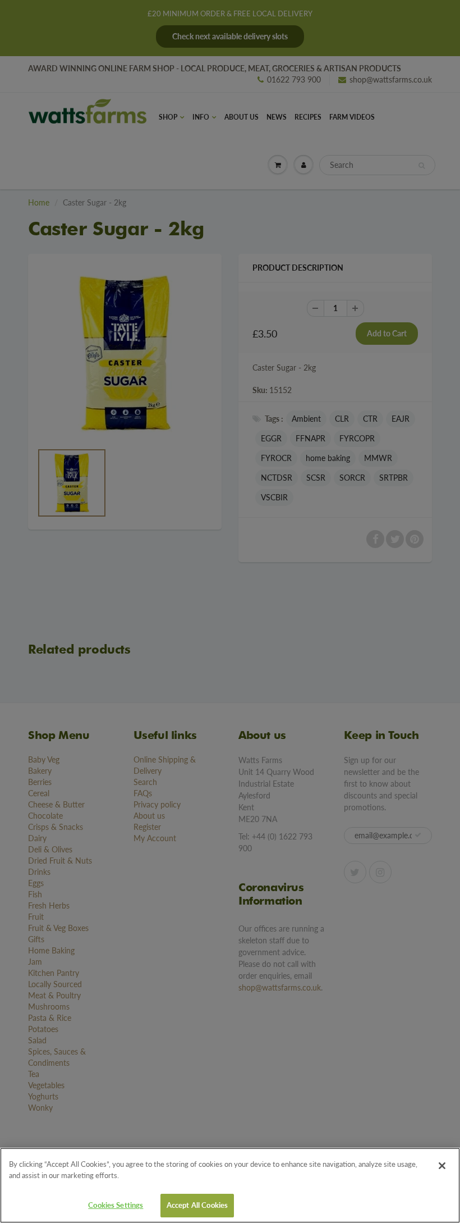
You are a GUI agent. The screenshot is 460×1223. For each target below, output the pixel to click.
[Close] (442, 1165)
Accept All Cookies (197, 1205)
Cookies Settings (115, 1205)
